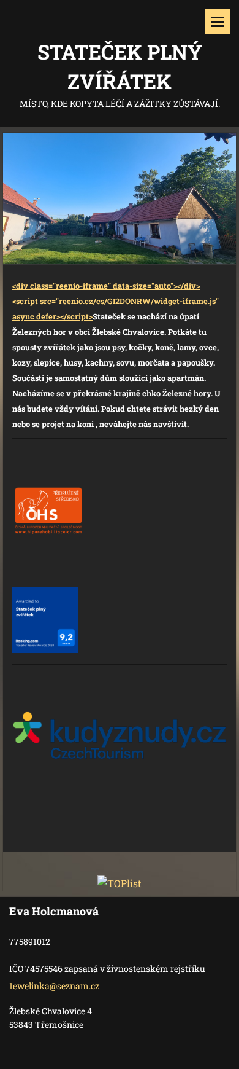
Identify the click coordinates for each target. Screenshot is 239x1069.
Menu (217, 21)
